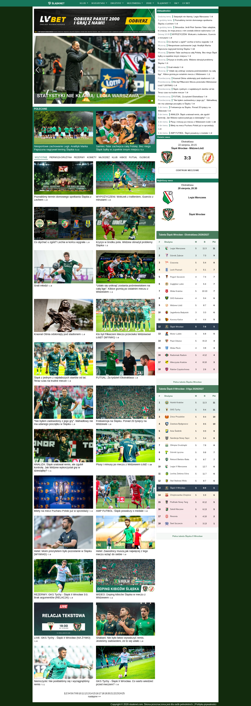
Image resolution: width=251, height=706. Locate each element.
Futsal (133, 157)
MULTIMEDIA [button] (134, 3)
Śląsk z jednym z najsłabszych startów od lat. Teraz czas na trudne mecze (60, 379)
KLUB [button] (83, 3)
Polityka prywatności (205, 704)
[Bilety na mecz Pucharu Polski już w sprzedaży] (63, 492)
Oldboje (144, 157)
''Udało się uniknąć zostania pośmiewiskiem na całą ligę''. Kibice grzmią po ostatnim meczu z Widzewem (123, 288)
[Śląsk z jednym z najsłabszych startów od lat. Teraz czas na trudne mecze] (63, 358)
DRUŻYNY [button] (116, 3)
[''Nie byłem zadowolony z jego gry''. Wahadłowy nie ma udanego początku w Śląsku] (63, 402)
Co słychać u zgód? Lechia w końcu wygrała (59, 242)
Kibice (123, 157)
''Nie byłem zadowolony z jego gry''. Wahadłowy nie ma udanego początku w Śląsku (63, 423)
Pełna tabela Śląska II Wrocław (187, 536)
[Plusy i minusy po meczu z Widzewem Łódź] (125, 445)
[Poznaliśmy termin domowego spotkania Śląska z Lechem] (63, 178)
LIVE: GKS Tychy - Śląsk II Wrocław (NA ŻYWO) (62, 637)
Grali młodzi (41, 285)
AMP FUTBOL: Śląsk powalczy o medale (120, 510)
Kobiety (91, 157)
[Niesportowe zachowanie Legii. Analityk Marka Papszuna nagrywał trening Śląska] (63, 127)
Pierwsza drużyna (60, 157)
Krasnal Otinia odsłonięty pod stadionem (57, 334)
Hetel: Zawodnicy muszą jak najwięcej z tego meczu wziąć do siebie (122, 553)
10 (80, 693)
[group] (94, 70)
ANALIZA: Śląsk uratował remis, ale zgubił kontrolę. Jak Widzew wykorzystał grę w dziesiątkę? (58, 467)
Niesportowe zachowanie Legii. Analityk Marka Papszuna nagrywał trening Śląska (61, 148)
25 (123, 693)
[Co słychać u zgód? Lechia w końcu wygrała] (63, 223)
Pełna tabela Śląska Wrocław (187, 382)
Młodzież (104, 157)
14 (91, 693)
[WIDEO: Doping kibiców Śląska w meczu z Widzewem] (125, 575)
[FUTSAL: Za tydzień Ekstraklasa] (125, 358)
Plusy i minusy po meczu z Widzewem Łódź (121, 464)
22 (114, 693)
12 (85, 693)
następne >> (94, 696)
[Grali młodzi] (63, 266)
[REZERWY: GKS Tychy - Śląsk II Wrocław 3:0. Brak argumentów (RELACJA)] (63, 575)
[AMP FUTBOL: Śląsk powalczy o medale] (125, 492)
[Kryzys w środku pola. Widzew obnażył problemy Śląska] (125, 223)
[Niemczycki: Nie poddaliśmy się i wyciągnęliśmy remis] (63, 662)
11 (82, 693)
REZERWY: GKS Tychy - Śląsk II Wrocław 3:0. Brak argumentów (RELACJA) (61, 596)
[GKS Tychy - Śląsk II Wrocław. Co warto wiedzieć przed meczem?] (125, 662)
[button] (149, 101)
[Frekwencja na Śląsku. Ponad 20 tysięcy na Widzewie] (125, 402)
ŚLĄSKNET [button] (163, 3)
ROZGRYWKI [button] (98, 3)
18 (103, 693)
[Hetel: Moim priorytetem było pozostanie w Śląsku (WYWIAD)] (63, 532)
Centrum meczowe (187, 170)
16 (150, 465)
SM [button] (175, 3)
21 (111, 693)
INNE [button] (149, 3)
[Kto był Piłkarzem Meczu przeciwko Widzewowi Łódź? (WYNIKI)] (125, 315)
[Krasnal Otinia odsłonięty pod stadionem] (63, 315)
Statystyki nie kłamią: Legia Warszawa (191, 16)
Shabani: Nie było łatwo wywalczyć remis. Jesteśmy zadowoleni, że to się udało (120, 639)
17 (100, 693)
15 (94, 693)
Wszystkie (41, 157)
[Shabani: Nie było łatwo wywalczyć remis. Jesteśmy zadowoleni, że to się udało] (125, 619)
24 (120, 693)
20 (108, 693)
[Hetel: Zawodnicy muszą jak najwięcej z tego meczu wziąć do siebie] (125, 532)
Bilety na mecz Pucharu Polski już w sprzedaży (61, 510)
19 (106, 693)
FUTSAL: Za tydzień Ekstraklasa (115, 377)
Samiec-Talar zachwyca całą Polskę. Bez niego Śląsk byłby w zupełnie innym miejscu (123, 148)
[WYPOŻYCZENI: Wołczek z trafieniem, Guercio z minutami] (125, 178)
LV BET (186, 3)
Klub (115, 157)
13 (78, 150)
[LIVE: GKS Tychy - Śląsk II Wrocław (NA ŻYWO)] (63, 619)
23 (117, 693)
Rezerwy (79, 157)
